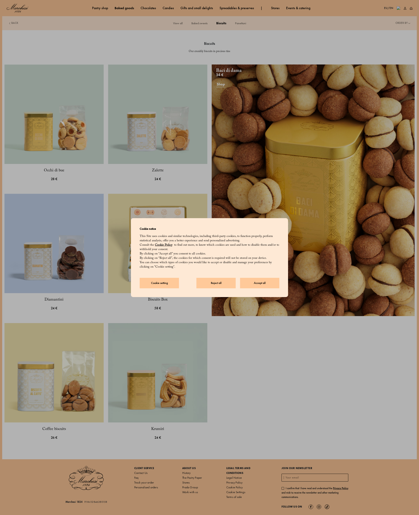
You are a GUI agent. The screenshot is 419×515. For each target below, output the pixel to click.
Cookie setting (159, 283)
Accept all (260, 283)
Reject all (216, 283)
